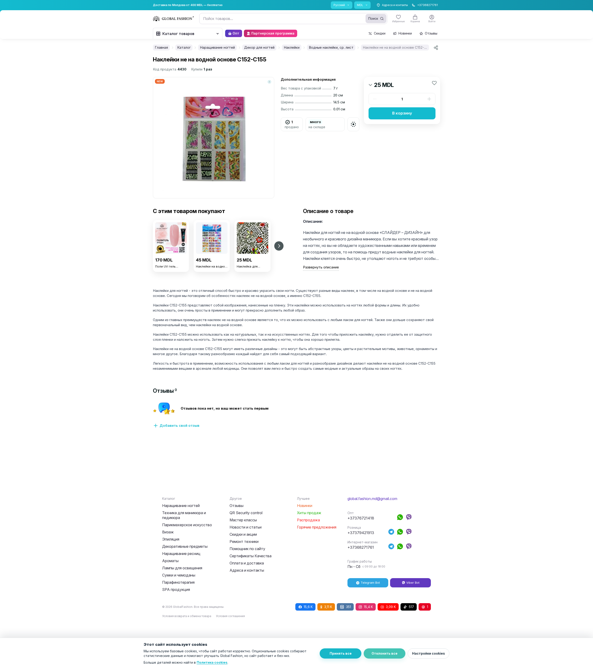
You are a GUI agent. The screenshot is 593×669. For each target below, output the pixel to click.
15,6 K (308, 607)
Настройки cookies (428, 653)
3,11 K (328, 607)
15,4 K (368, 607)
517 (411, 607)
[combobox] (293, 18)
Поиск (373, 18)
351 (348, 607)
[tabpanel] (296, 417)
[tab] (165, 390)
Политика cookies (212, 662)
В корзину (402, 113)
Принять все (341, 653)
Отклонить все (384, 653)
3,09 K (391, 607)
